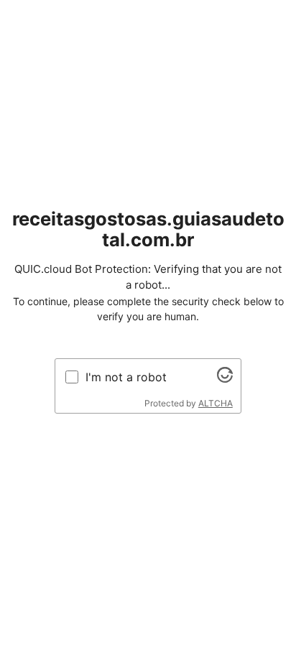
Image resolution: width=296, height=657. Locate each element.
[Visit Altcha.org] (225, 378)
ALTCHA (215, 403)
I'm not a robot (126, 377)
